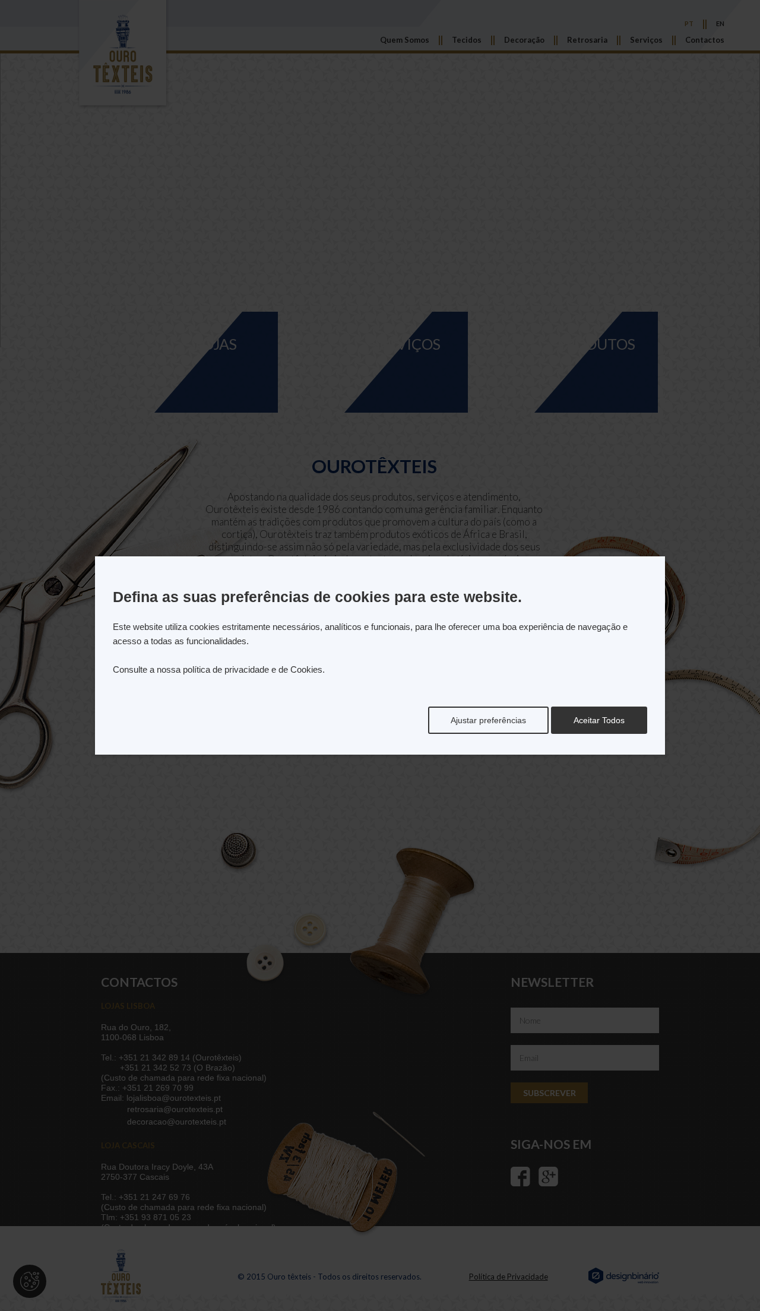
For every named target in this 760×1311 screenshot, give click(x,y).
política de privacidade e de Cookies (252, 669)
